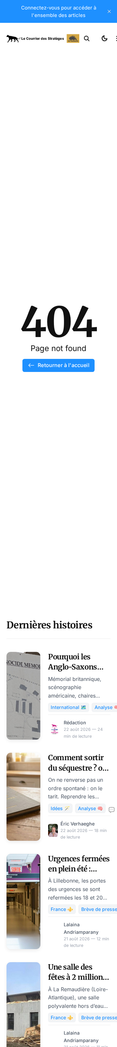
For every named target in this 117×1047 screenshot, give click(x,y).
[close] (109, 11)
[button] (86, 38)
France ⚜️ (62, 909)
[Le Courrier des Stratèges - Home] (42, 38)
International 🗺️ (68, 707)
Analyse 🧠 (90, 808)
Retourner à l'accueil (63, 365)
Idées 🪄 (60, 808)
